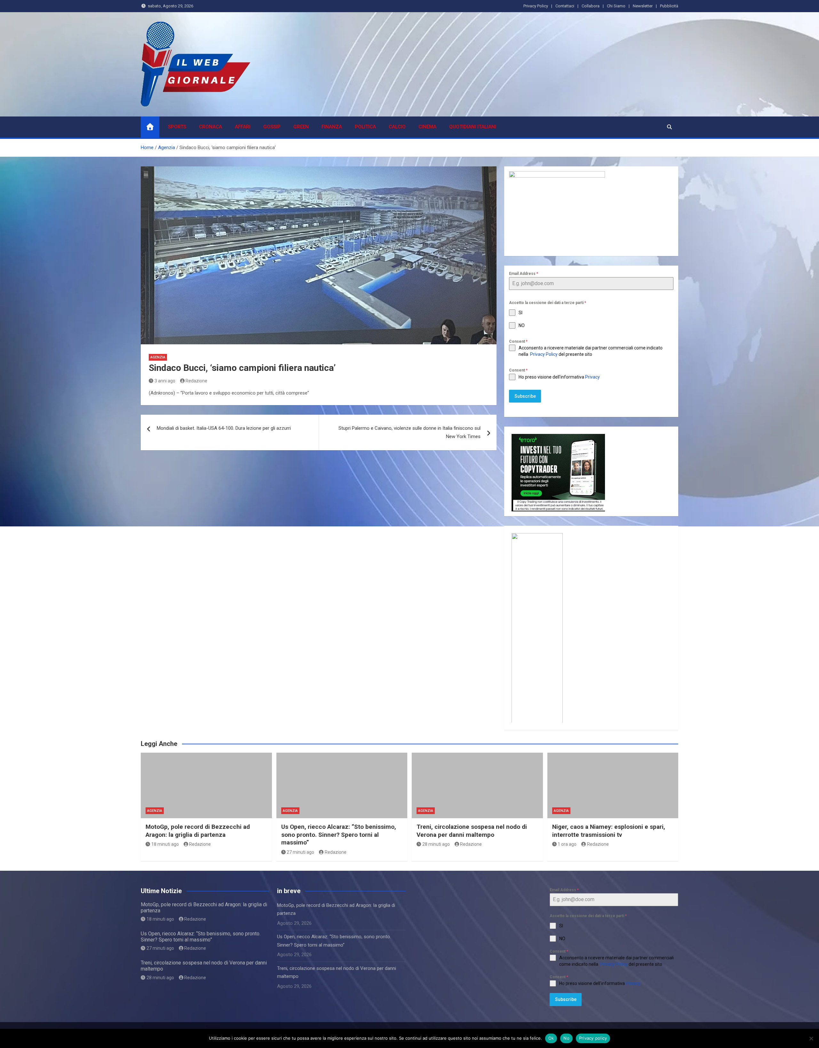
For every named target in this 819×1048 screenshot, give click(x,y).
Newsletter (643, 6)
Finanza (332, 127)
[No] (811, 1038)
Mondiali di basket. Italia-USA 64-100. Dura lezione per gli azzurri (224, 428)
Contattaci (564, 6)
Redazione (196, 380)
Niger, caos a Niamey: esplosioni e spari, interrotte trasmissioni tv (608, 830)
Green (301, 127)
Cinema (427, 127)
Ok (551, 1038)
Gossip (272, 127)
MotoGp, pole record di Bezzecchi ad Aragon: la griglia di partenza (198, 830)
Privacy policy (593, 1038)
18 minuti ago (165, 844)
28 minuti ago (436, 844)
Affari (242, 127)
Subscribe (525, 396)
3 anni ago (165, 380)
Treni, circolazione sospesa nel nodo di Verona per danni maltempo (472, 830)
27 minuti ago (300, 852)
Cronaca (210, 127)
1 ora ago (567, 844)
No (566, 1038)
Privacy (593, 377)
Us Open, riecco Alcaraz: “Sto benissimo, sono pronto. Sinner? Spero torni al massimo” (338, 834)
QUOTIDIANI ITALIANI (472, 127)
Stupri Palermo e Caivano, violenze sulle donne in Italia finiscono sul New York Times (409, 432)
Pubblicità (669, 6)
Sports (177, 127)
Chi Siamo (616, 6)
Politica (365, 127)
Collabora (591, 6)
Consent (518, 341)
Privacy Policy (535, 6)
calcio (397, 127)
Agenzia (157, 357)
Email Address (523, 273)
